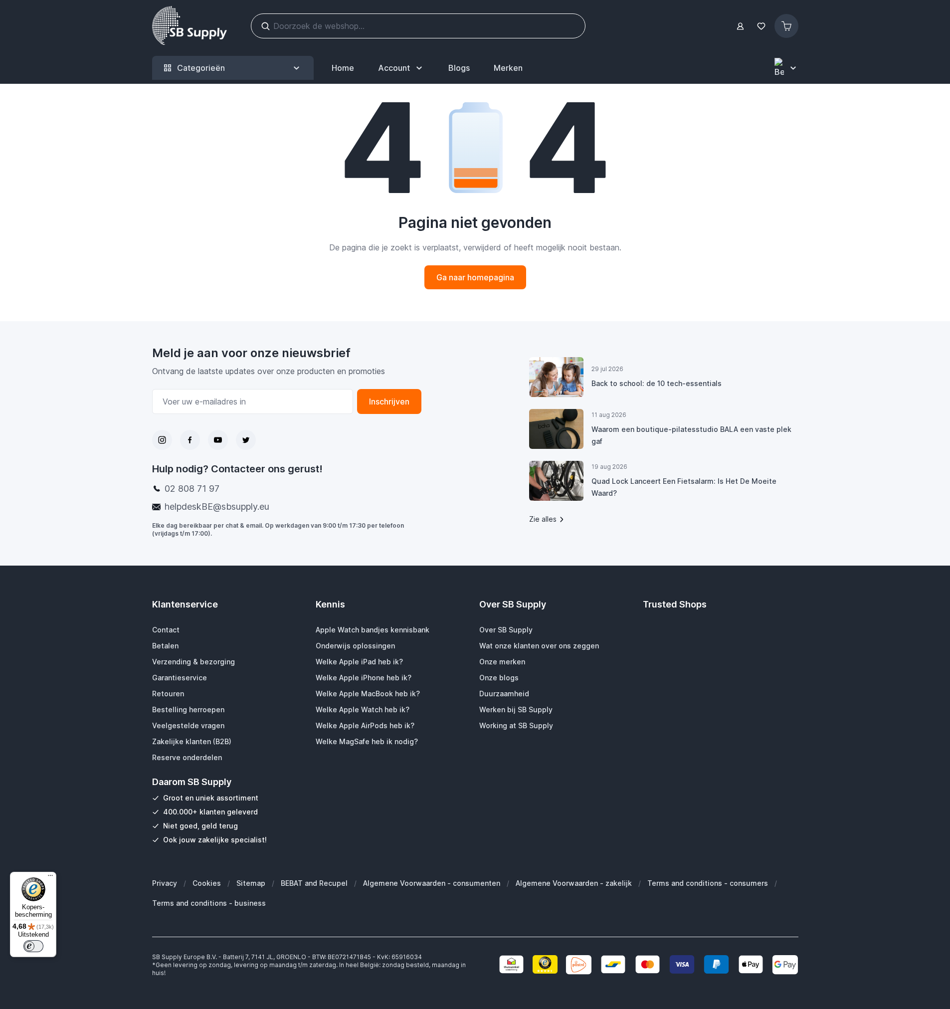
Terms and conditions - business (209, 903)
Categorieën (201, 68)
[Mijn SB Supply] (740, 26)
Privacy (164, 883)
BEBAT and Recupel (314, 883)
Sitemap (250, 883)
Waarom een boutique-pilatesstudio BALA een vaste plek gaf (691, 435)
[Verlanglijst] (761, 26)
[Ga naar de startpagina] (189, 26)
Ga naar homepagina (475, 277)
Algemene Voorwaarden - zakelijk (574, 883)
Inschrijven (389, 401)
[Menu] (50, 878)
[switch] (33, 946)
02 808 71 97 (192, 488)
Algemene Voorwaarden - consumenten (431, 883)
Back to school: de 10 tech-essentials (656, 383)
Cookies (206, 883)
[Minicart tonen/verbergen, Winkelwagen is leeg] (786, 26)
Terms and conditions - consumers (707, 883)
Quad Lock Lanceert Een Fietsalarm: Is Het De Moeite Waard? (683, 487)
